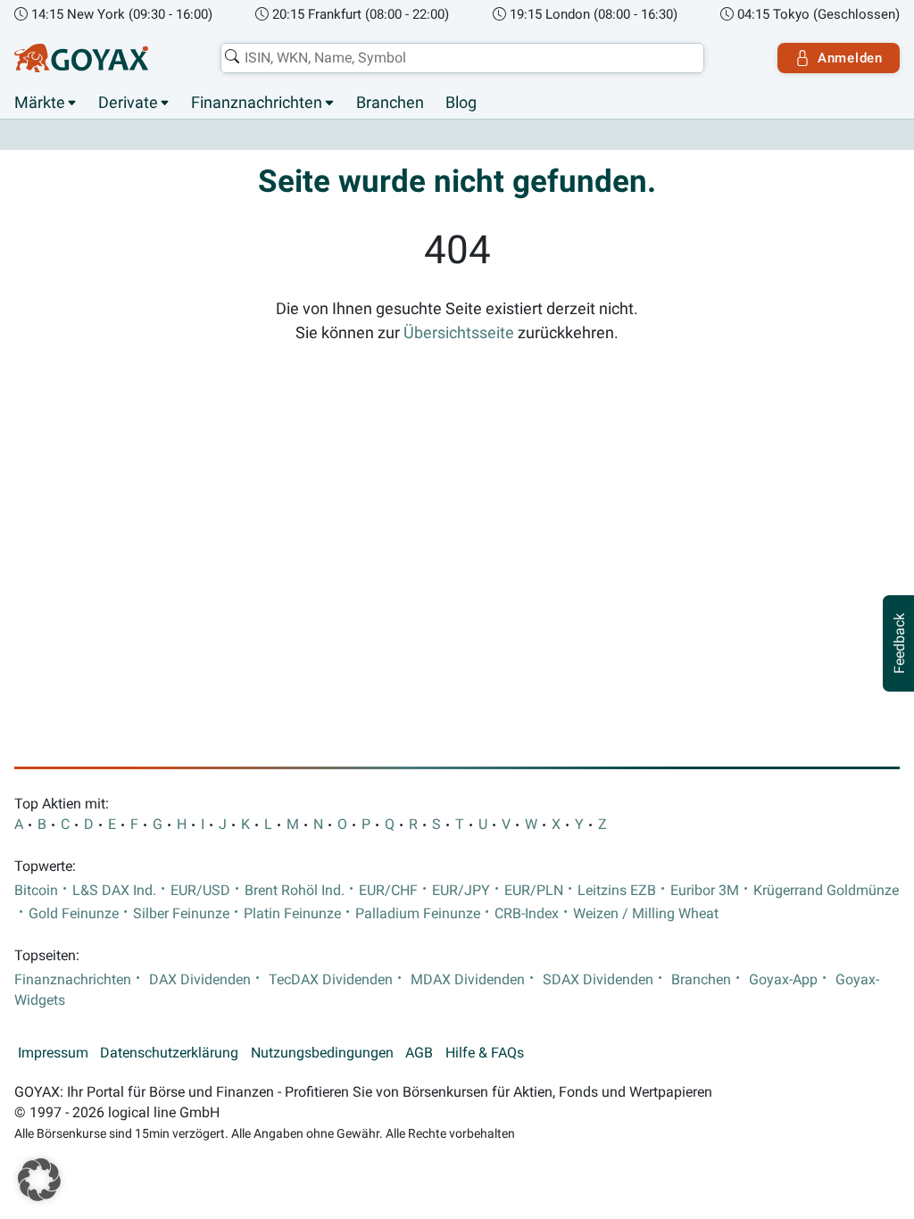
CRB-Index (526, 914)
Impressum (53, 1053)
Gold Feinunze (74, 914)
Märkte (39, 103)
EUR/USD (200, 891)
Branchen (390, 103)
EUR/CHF (388, 891)
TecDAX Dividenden (331, 980)
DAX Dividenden (200, 980)
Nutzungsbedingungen (322, 1053)
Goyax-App (783, 980)
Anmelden (850, 58)
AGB (419, 1053)
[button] (39, 1179)
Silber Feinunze (181, 914)
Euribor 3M (704, 891)
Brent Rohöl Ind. (295, 891)
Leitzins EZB (616, 891)
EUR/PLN (533, 891)
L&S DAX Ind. (114, 891)
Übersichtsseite (458, 333)
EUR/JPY (461, 891)
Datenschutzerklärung (169, 1053)
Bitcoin (36, 891)
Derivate (128, 103)
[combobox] (462, 58)
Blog (461, 103)
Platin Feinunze (292, 914)
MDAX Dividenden (468, 980)
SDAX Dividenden (598, 980)
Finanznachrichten (256, 103)
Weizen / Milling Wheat (646, 914)
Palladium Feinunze (417, 914)
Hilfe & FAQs (484, 1053)
